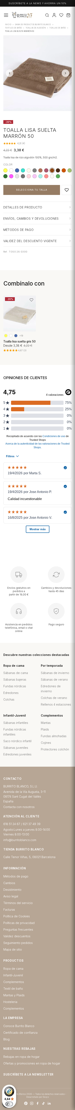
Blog (6, 1039)
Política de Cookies (16, 916)
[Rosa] (29, 176)
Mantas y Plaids (14, 995)
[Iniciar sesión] (54, 15)
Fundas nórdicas (14, 686)
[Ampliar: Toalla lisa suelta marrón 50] (37, 73)
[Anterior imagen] (9, 73)
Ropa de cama (13, 968)
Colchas (8, 699)
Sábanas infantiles (15, 722)
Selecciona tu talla (31, 189)
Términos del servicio (18, 903)
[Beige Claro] (29, 170)
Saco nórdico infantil (17, 741)
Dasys (46, 1097)
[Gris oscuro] (23, 176)
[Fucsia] (11, 176)
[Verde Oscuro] (5, 176)
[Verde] (58, 176)
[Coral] (46, 176)
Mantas (46, 722)
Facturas (9, 909)
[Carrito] (68, 15)
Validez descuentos (16, 936)
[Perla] (52, 176)
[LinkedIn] (49, 1103)
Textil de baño (13, 988)
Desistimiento (12, 889)
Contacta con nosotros (19, 807)
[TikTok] (43, 1103)
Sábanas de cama (15, 673)
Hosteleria (10, 1002)
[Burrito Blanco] (33, 15)
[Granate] (46, 170)
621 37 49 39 (31, 824)
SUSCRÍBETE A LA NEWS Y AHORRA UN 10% (37, 3)
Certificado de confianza (20, 1032)
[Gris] (34, 170)
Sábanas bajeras (14, 679)
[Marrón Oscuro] (58, 170)
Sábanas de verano (54, 679)
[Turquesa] (23, 170)
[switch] (9, 1104)
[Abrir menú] (6, 15)
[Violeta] (34, 176)
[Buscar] (47, 15)
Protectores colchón (55, 749)
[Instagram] (31, 1103)
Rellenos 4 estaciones (56, 704)
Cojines (46, 742)
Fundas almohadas (53, 736)
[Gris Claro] (17, 176)
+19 (21, 335)
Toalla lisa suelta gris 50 (19, 341)
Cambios (9, 883)
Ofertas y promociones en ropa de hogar (31, 1063)
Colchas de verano (54, 698)
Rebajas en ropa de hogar (21, 1056)
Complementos (13, 982)
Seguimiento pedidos (18, 943)
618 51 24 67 (11, 824)
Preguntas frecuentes (18, 929)
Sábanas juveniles (15, 747)
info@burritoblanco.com (19, 840)
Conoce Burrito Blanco (18, 1026)
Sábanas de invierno (55, 673)
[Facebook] (37, 1103)
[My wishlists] (61, 15)
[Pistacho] (70, 170)
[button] (67, 190)
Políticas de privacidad (19, 923)
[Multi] (11, 170)
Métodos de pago (15, 876)
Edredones (11, 693)
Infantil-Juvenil (13, 975)
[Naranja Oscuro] (64, 170)
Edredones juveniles (17, 754)
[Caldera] (40, 170)
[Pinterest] (26, 1103)
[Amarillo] (5, 170)
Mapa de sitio (12, 949)
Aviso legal (10, 896)
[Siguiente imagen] (65, 73)
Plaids (45, 729)
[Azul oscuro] (17, 170)
